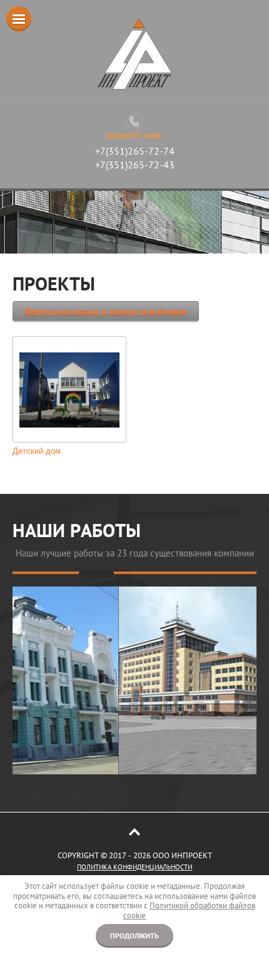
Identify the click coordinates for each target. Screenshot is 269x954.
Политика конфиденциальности (134, 867)
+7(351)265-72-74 (135, 151)
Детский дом (37, 451)
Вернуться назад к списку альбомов (105, 311)
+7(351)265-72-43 (135, 164)
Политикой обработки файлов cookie (189, 910)
